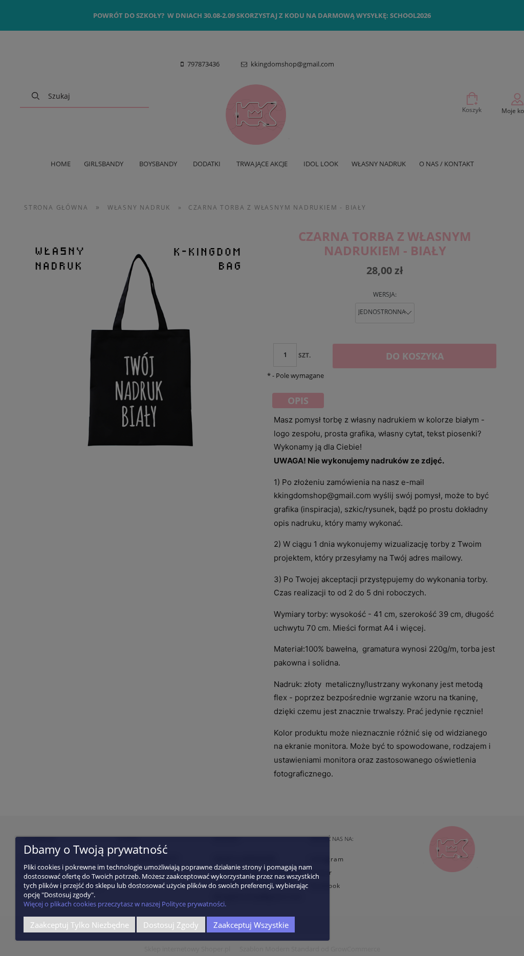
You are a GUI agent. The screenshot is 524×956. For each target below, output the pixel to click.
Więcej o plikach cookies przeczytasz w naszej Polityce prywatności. (125, 903)
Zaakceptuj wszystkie (251, 925)
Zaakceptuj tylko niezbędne (79, 925)
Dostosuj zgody (171, 925)
